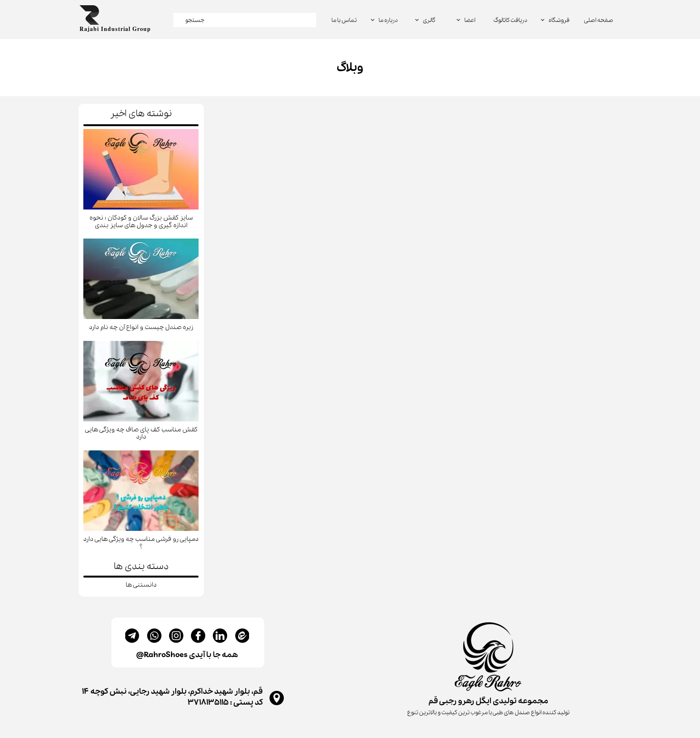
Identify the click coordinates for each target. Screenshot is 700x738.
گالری (429, 20)
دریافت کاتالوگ (510, 20)
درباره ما (388, 20)
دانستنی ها (141, 584)
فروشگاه (559, 20)
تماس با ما (344, 20)
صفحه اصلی (598, 20)
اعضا (469, 20)
